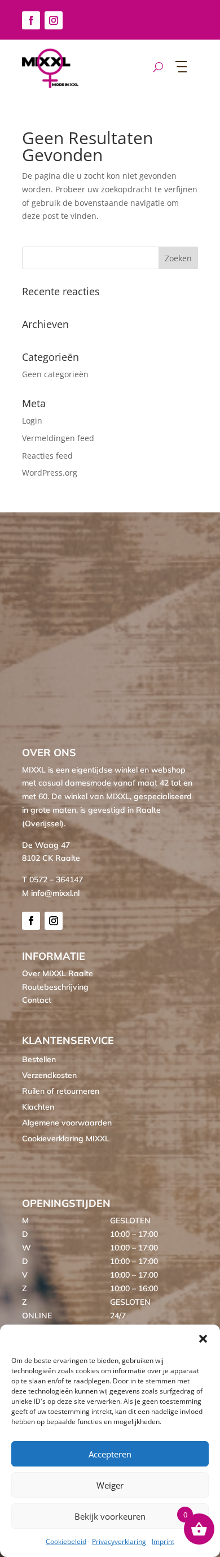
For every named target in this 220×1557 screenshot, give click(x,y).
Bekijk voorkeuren (110, 1516)
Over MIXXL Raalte (57, 973)
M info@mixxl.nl (51, 893)
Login (32, 420)
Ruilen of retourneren (60, 1091)
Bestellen (39, 1059)
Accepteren (110, 1454)
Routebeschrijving (55, 987)
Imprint (163, 1541)
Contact (36, 1000)
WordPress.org (49, 472)
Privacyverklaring (119, 1541)
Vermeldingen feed (58, 438)
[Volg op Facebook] (31, 20)
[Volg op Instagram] (54, 20)
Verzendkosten (49, 1075)
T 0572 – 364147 (52, 879)
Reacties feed (47, 455)
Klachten (38, 1107)
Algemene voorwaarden (67, 1123)
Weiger (110, 1485)
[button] (203, 1338)
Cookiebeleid (66, 1541)
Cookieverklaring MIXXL (65, 1138)
